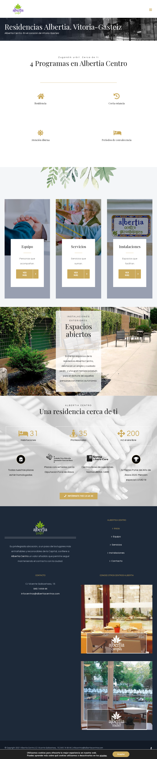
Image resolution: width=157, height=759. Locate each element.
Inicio (117, 528)
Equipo (117, 536)
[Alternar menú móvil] (150, 9)
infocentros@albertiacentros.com (40, 593)
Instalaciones (116, 553)
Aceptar (121, 754)
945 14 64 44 (40, 589)
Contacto (117, 561)
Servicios (117, 544)
